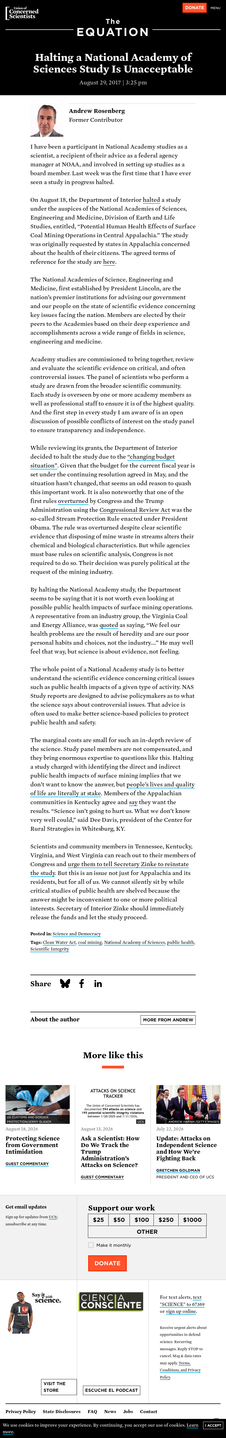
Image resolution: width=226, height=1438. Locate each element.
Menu (215, 8)
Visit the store (55, 1387)
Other (147, 1231)
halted (151, 200)
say (133, 802)
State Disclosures (62, 1411)
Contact (148, 1411)
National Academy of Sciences (134, 942)
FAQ (92, 1411)
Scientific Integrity (49, 949)
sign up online (181, 1311)
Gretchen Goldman (178, 1170)
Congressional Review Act (134, 510)
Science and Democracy (77, 933)
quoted (109, 625)
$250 (166, 1220)
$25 (98, 1220)
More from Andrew (168, 1020)
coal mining (90, 942)
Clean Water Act (59, 942)
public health (180, 942)
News (110, 1411)
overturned (73, 501)
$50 (119, 1220)
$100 (141, 1220)
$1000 (192, 1220)
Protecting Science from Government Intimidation (33, 1145)
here (109, 262)
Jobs (128, 1411)
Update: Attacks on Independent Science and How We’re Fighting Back (186, 1148)
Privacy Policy (21, 1411)
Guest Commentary (27, 1163)
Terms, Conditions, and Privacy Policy (180, 1370)
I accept (213, 1425)
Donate (194, 7)
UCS (53, 1217)
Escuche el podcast (111, 1390)
